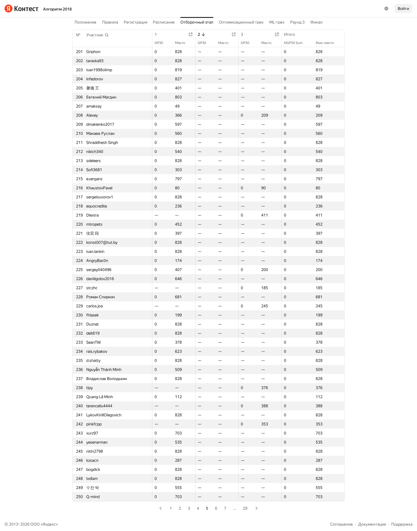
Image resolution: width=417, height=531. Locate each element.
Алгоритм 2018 (57, 9)
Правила (110, 22)
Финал (316, 22)
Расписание (164, 22)
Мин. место (325, 43)
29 (245, 508)
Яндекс (49, 524)
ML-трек (277, 22)
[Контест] (22, 8)
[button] (97, 35)
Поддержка (401, 524)
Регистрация (135, 22)
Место (180, 43)
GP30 (159, 43)
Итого (289, 34)
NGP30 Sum (293, 43)
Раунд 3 (297, 22)
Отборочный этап (196, 22)
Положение (85, 22)
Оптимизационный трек (241, 22)
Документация (372, 524)
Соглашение (341, 524)
